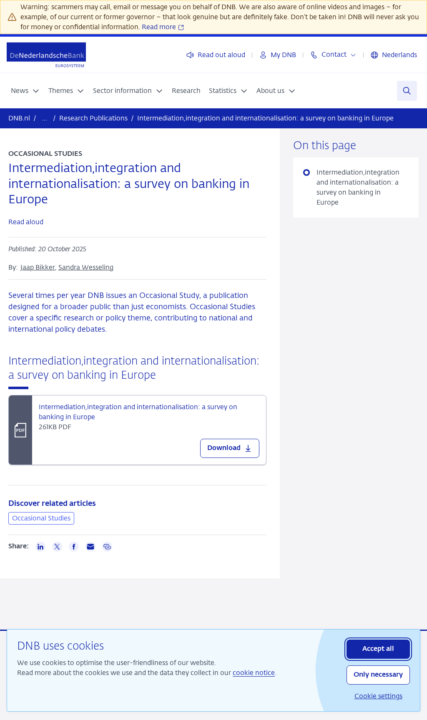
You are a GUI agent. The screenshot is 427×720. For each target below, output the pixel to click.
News (19, 91)
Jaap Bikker (37, 267)
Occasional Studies (41, 518)
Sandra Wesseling (85, 267)
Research (186, 91)
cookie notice (254, 673)
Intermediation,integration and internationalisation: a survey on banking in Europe (357, 187)
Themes (60, 91)
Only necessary (378, 675)
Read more (160, 27)
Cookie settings (378, 696)
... (44, 118)
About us (270, 91)
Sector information (122, 91)
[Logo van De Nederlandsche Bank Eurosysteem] (46, 55)
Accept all (378, 649)
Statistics (222, 91)
